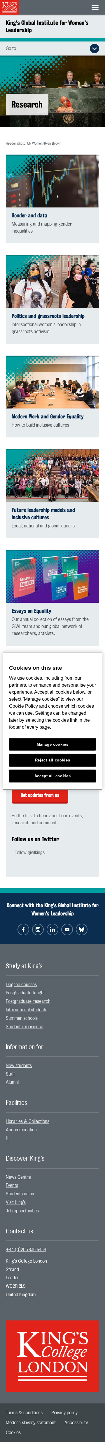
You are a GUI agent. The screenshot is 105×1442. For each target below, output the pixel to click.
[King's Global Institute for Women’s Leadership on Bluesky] (82, 929)
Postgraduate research (28, 1001)
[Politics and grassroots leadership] (52, 281)
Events (12, 1185)
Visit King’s (16, 1202)
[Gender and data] (52, 181)
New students (19, 1065)
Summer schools (22, 1018)
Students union (20, 1194)
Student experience (24, 1026)
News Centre (18, 1177)
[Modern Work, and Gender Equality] (52, 382)
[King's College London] (52, 1350)
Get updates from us (40, 795)
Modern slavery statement (31, 1422)
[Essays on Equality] (52, 576)
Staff (10, 1074)
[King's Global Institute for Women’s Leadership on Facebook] (23, 929)
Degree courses (21, 984)
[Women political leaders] (52, 475)
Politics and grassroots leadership (48, 316)
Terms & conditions (24, 1412)
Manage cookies (53, 744)
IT (7, 1138)
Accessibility (76, 1422)
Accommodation (21, 1130)
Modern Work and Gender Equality (48, 416)
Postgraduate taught (25, 993)
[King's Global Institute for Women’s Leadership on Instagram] (38, 929)
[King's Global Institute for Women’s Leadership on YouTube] (67, 929)
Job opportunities (22, 1211)
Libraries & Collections (27, 1121)
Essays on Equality (31, 610)
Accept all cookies (52, 776)
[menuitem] (52, 985)
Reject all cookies (52, 760)
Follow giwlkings (30, 852)
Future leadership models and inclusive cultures (43, 513)
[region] (52, 721)
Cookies (13, 1432)
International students (26, 1010)
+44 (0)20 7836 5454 (26, 1249)
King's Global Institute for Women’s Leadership (47, 26)
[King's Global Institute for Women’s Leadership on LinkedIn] (52, 929)
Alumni (12, 1082)
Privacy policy (64, 1412)
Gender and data (29, 215)
